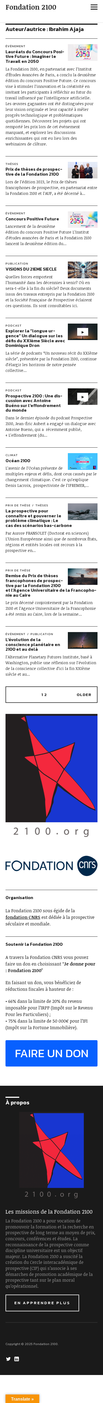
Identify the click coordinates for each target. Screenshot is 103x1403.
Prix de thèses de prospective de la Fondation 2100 (33, 171)
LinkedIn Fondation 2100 (17, 1358)
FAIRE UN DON (51, 1053)
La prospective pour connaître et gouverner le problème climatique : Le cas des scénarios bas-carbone (38, 518)
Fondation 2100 (30, 7)
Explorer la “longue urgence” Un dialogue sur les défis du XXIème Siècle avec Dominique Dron (35, 338)
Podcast (13, 325)
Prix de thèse (17, 505)
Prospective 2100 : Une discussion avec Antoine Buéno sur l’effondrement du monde (33, 403)
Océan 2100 (17, 460)
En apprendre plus (42, 1303)
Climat (11, 455)
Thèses (11, 164)
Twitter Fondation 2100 (9, 1358)
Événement (15, 46)
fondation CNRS (22, 917)
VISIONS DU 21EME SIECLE (31, 269)
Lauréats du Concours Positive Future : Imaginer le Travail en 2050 (34, 56)
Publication (16, 263)
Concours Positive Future (32, 218)
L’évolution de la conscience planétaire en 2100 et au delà (32, 644)
